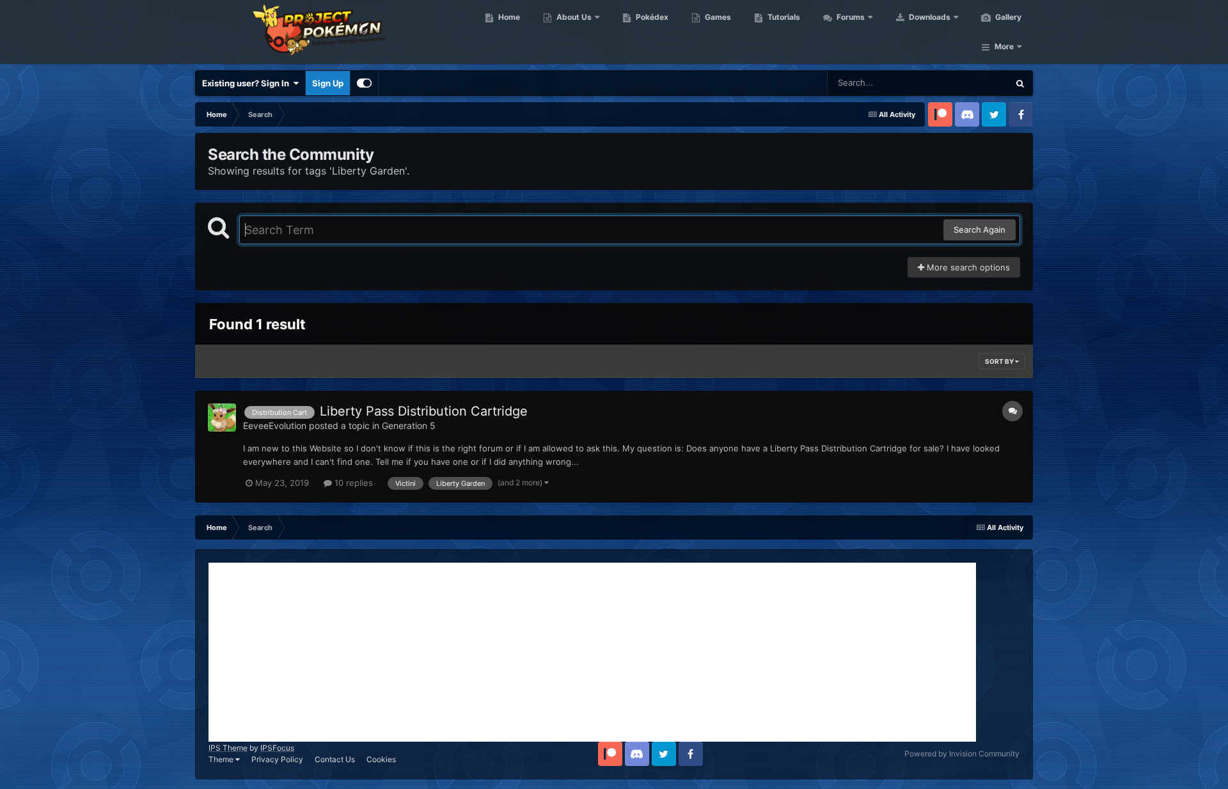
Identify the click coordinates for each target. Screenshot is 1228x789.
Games (717, 17)
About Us (573, 17)
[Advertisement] (592, 652)
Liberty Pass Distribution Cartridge (424, 411)
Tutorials (783, 17)
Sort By (1000, 361)
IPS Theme (228, 748)
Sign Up (327, 83)
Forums (850, 17)
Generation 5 (409, 425)
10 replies (352, 483)
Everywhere (969, 83)
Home (508, 17)
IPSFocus (277, 748)
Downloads (928, 17)
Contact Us (335, 759)
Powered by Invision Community (961, 753)
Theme (222, 759)
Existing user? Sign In (247, 83)
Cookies (381, 759)
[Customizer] (364, 83)
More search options (967, 267)
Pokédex (651, 17)
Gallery (1007, 17)
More (1004, 46)
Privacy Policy (277, 759)
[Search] (1020, 83)
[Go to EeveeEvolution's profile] (222, 417)
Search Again (979, 229)
